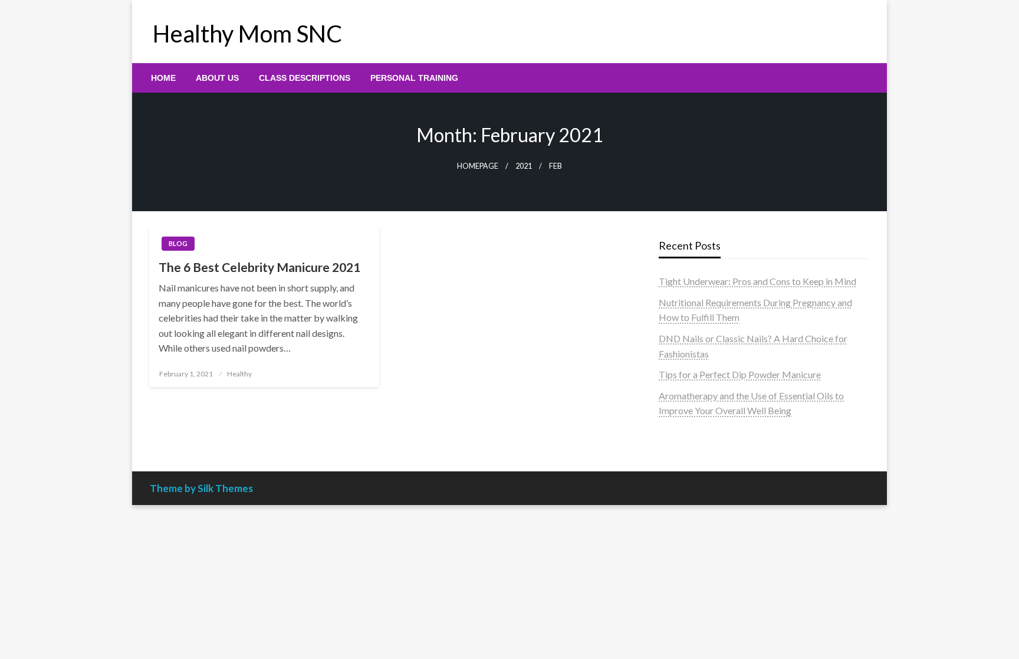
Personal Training (414, 78)
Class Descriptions (304, 78)
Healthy (239, 373)
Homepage (477, 166)
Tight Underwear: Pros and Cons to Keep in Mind (757, 281)
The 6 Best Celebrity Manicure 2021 (259, 267)
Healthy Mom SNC (247, 33)
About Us (217, 78)
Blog (178, 243)
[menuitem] (163, 78)
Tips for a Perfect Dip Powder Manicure (740, 374)
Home (163, 78)
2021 (523, 166)
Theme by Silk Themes (201, 488)
